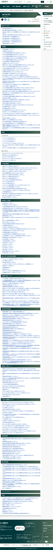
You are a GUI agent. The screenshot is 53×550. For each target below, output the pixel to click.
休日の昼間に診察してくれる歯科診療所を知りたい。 (12, 38)
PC (46, 541)
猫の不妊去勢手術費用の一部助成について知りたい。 (12, 409)
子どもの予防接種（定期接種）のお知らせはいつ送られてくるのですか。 (15, 56)
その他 (45, 48)
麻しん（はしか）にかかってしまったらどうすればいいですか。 (13, 153)
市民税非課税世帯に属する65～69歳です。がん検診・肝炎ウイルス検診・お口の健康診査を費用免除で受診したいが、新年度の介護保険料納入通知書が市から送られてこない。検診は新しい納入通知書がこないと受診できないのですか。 (21, 211)
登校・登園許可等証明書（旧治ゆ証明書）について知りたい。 (13, 30)
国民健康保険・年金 (47, 24)
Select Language (18, 1)
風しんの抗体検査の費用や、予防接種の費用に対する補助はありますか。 (15, 121)
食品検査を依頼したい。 (7, 396)
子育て (45, 28)
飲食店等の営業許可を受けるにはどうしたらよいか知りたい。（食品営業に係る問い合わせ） (18, 455)
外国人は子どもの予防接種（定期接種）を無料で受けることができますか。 (15, 66)
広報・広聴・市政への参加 (18, 10)
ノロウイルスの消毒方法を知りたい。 (9, 183)
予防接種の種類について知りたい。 (9, 49)
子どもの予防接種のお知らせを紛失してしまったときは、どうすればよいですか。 (16, 68)
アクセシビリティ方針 (27, 545)
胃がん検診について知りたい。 (8, 249)
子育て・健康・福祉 (16, 6)
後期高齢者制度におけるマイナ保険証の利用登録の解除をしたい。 (14, 311)
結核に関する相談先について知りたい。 (9, 262)
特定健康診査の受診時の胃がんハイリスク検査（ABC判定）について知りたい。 (16, 208)
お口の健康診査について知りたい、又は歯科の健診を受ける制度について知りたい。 (17, 235)
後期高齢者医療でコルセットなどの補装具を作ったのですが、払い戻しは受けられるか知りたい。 (19, 340)
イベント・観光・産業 (47, 37)
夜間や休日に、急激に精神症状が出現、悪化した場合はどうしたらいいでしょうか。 (17, 34)
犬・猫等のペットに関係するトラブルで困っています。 (12, 420)
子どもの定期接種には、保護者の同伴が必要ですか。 (11, 61)
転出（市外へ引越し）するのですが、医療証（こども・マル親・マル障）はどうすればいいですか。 (18, 293)
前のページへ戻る (31, 541)
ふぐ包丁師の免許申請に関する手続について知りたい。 (12, 458)
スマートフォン (50, 541)
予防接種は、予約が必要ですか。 (8, 51)
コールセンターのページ (36, 537)
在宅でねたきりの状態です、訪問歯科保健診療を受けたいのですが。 (14, 270)
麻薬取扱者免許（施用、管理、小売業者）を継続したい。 (12, 446)
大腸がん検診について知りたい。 (8, 242)
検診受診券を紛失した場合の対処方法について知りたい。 (12, 237)
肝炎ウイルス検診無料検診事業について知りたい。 (11, 220)
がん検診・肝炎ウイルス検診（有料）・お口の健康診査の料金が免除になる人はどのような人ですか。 (19, 228)
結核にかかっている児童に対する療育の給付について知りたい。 (14, 283)
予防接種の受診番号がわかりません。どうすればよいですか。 (13, 71)
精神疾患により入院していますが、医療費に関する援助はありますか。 (14, 480)
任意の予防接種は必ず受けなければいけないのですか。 (12, 101)
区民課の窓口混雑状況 (47, 525)
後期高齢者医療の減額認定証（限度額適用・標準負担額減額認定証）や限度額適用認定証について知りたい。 (21, 313)
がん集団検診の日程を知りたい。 (8, 225)
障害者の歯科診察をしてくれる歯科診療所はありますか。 (12, 41)
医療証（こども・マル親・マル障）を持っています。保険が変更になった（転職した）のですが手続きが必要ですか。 (21, 288)
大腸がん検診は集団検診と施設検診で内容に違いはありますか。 (13, 223)
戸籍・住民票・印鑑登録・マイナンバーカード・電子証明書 (48, 21)
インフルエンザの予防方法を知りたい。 (9, 139)
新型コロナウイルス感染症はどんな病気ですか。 (11, 166)
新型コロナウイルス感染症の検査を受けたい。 (10, 178)
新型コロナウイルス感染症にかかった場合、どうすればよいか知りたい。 (15, 171)
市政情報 (47, 6)
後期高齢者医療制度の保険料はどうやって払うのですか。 (12, 320)
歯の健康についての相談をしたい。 (9, 265)
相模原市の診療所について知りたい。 (9, 43)
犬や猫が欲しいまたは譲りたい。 (8, 412)
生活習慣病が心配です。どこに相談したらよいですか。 (12, 272)
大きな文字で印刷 (35, 21)
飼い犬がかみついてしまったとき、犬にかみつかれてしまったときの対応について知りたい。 (18, 402)
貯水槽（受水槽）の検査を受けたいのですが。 (10, 382)
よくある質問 (25, 10)
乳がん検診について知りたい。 (8, 244)
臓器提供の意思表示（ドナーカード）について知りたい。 (12, 506)
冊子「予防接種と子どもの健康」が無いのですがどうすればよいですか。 (15, 73)
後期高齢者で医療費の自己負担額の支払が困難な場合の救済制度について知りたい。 (17, 359)
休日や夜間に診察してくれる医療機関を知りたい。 (11, 36)
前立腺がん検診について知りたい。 (9, 252)
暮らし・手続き (6, 6)
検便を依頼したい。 (6, 389)
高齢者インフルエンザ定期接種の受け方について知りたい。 (13, 119)
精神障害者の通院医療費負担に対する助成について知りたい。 (13, 286)
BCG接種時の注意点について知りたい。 (9, 106)
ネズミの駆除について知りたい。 (8, 407)
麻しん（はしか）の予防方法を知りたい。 (9, 156)
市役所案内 (45, 528)
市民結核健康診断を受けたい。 (8, 191)
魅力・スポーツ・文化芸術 (36, 6)
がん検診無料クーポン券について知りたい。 (10, 204)
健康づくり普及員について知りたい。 (9, 504)
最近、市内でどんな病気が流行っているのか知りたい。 (12, 195)
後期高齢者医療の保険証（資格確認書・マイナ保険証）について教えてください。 (16, 318)
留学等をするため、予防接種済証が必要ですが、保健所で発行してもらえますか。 (16, 99)
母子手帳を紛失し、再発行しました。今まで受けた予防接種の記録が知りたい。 (16, 75)
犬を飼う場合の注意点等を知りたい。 (9, 422)
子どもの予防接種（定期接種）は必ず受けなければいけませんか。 (14, 59)
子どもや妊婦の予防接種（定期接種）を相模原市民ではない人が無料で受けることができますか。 (19, 96)
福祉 (44, 26)
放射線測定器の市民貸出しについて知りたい (10, 376)
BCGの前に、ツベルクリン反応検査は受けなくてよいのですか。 (13, 111)
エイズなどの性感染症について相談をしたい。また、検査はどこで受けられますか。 (17, 190)
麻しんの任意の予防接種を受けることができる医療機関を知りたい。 (14, 123)
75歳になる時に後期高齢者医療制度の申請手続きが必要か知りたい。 (15, 325)
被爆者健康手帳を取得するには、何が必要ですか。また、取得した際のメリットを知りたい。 (18, 501)
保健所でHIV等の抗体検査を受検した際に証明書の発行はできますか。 (15, 188)
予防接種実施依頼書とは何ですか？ (9, 94)
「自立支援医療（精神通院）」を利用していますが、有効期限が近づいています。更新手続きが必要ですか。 (20, 466)
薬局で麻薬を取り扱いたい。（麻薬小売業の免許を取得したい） (13, 448)
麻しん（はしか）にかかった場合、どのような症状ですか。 (12, 158)
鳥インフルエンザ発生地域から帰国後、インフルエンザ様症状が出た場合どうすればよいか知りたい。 (20, 147)
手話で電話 (19, 528)
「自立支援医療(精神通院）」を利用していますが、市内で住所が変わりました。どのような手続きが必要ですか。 (21, 468)
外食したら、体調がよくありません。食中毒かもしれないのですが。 (14, 391)
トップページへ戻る (39, 541)
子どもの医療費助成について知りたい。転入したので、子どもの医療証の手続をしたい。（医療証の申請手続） (21, 302)
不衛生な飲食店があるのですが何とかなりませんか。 (12, 394)
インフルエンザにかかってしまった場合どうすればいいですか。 (13, 143)
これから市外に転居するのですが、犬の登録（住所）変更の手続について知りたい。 (16, 425)
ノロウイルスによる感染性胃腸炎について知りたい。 (11, 186)
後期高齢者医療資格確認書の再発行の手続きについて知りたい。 (14, 316)
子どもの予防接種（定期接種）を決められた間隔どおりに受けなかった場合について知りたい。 (19, 87)
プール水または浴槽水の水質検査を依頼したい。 (11, 384)
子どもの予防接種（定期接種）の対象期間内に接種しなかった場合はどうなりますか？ (17, 89)
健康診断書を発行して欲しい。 (8, 215)
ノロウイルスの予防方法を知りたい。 (9, 181)
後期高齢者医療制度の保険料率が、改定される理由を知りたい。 (13, 328)
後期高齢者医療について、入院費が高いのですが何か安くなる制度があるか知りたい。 (17, 343)
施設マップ (45, 522)
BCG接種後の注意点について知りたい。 (9, 108)
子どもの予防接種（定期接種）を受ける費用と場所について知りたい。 (14, 52)
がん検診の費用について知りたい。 (9, 239)
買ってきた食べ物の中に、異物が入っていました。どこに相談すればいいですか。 (16, 392)
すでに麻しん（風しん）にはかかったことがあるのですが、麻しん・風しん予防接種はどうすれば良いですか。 (21, 113)
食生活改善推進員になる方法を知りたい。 (10, 508)
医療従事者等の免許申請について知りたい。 (10, 441)
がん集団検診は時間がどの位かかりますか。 (10, 232)
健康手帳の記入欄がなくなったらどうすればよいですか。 (12, 503)
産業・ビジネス (26, 6)
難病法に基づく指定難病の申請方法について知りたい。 (12, 486)
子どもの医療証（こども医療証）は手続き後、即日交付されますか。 (14, 278)
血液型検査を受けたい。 (7, 267)
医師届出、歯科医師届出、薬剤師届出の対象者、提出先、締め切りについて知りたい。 (17, 443)
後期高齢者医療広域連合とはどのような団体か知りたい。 (12, 323)
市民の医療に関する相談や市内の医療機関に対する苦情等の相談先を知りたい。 (16, 513)
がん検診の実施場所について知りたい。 (9, 240)
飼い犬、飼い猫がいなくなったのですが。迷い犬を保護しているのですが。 (15, 429)
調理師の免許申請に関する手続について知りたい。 (11, 453)
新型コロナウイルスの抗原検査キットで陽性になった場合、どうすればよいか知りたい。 (17, 169)
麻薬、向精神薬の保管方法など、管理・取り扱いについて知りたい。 (14, 450)
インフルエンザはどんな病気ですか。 (9, 141)
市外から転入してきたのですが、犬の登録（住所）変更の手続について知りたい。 (16, 427)
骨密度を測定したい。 (6, 269)
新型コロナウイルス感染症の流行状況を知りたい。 (11, 176)
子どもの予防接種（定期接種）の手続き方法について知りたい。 (13, 54)
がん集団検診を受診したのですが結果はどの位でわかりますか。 (13, 230)
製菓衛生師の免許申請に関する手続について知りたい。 (12, 451)
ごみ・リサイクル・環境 (47, 46)
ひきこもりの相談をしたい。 (7, 488)
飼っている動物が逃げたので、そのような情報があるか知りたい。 (14, 417)
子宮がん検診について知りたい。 (8, 247)
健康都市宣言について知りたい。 (8, 511)
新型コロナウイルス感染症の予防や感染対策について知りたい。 (13, 174)
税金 (44, 39)
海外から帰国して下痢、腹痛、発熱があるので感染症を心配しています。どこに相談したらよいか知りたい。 (21, 193)
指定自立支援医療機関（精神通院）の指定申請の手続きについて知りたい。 (15, 464)
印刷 (29, 21)
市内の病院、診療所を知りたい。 (8, 28)
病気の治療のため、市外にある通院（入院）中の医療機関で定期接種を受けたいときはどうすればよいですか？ (21, 91)
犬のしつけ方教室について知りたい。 (9, 405)
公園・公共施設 (46, 35)
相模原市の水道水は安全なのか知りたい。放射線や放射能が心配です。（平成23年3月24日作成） (19, 368)
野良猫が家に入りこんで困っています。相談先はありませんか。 (13, 432)
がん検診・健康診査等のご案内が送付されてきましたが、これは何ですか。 (15, 206)
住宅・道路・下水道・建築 (47, 44)
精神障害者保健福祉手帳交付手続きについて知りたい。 (12, 478)
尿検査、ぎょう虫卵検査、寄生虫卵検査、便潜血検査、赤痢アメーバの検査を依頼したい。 (18, 499)
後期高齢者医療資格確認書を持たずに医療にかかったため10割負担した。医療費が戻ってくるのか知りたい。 (21, 335)
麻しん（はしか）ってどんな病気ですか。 (9, 160)
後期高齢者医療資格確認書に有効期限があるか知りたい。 (12, 332)
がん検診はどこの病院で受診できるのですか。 (10, 227)
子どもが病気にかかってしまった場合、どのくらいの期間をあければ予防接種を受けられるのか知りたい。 (21, 76)
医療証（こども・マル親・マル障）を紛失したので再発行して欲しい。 (14, 291)
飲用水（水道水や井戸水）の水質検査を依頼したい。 (11, 387)
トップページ (7, 10)
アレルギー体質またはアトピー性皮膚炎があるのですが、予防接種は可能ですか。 (16, 84)
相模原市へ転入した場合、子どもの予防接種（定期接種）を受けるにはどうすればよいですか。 (18, 64)
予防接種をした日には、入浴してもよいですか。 (11, 63)
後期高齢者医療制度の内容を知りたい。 (9, 330)
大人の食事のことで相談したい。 (8, 260)
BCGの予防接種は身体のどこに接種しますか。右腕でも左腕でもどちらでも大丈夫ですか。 (18, 104)
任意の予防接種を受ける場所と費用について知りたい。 (12, 103)
